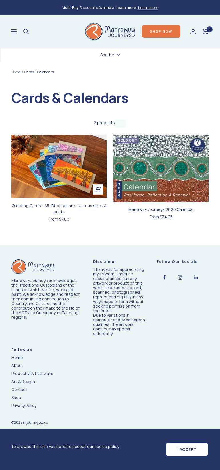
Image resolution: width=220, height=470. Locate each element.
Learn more (148, 7)
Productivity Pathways (32, 373)
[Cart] (206, 31)
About (17, 365)
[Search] (26, 31)
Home (16, 72)
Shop (16, 397)
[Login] (193, 31)
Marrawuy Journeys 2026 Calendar (161, 209)
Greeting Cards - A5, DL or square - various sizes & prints (59, 208)
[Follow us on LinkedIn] (196, 277)
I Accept (187, 449)
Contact (19, 389)
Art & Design (23, 381)
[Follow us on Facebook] (164, 277)
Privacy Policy (23, 405)
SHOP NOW (161, 31)
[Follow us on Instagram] (180, 277)
